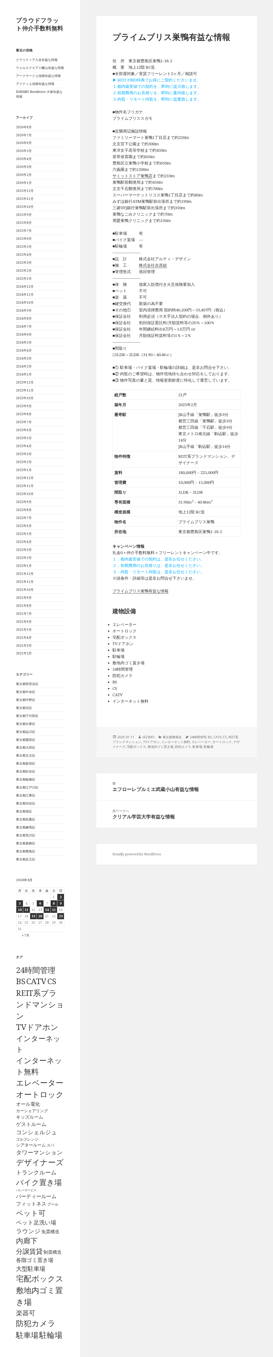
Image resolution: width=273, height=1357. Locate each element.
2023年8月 (24, 414)
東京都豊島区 (25, 851)
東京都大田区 (25, 747)
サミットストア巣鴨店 (132, 175)
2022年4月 (24, 541)
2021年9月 (24, 597)
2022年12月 (25, 478)
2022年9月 (24, 502)
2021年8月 (24, 605)
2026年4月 (24, 158)
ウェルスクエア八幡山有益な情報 (40, 67)
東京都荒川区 (25, 835)
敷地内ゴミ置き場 (160, 746)
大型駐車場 (30, 1268)
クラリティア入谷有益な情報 (37, 59)
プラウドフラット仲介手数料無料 (39, 24)
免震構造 (50, 1231)
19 (33, 916)
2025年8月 (24, 222)
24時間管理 (35, 970)
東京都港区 (24, 811)
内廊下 (27, 1240)
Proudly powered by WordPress (137, 854)
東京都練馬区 (25, 827)
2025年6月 (24, 238)
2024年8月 (24, 318)
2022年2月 (24, 557)
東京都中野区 (25, 700)
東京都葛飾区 (25, 843)
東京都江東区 (25, 795)
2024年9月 (24, 310)
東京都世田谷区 (27, 684)
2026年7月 (24, 135)
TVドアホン (37, 1027)
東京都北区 (24, 708)
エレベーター (39, 1082)
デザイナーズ (40, 1162)
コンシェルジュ (36, 1132)
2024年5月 (24, 342)
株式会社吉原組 (153, 265)
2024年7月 (24, 326)
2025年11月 (25, 198)
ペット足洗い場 (36, 1222)
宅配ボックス (39, 1278)
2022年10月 (25, 494)
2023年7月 (24, 422)
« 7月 (25, 935)
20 (40, 916)
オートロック (40, 1094)
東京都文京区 (25, 755)
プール (52, 1204)
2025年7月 (24, 230)
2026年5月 (24, 151)
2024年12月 (25, 286)
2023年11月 (25, 390)
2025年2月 (24, 270)
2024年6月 (24, 334)
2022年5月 (24, 533)
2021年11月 (25, 581)
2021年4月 (24, 637)
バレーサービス (26, 1190)
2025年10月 (25, 206)
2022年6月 (24, 525)
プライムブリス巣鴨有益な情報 (140, 590)
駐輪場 (50, 1335)
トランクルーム (36, 1172)
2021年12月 (25, 573)
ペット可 (31, 1213)
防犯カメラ (35, 1323)
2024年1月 (24, 374)
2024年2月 (24, 366)
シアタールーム (31, 1145)
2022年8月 (24, 510)
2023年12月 (25, 382)
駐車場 (27, 1335)
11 (26, 910)
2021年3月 (24, 645)
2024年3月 (24, 358)
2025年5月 (24, 246)
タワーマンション (39, 1152)
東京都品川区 (25, 731)
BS (20, 981)
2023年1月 (24, 470)
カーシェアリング (32, 1110)
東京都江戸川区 (27, 787)
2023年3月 (24, 454)
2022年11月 (25, 486)
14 (47, 910)
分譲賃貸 (29, 1251)
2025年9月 (24, 214)
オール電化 (28, 1104)
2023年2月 (24, 462)
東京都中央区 (25, 692)
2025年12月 (25, 190)
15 (54, 910)
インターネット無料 (175, 742)
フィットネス (31, 1203)
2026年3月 (24, 166)
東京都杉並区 (25, 771)
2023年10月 (25, 398)
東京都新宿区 (25, 763)
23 (61, 916)
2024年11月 (25, 294)
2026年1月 (24, 182)
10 (20, 910)
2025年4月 (24, 254)
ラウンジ (28, 1231)
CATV (36, 981)
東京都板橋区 (25, 779)
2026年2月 (24, 174)
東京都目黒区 (25, 819)
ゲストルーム (31, 1124)
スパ (50, 1145)
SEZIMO (148, 737)
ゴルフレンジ (27, 1139)
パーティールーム (36, 1196)
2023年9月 (24, 406)
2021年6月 (24, 621)
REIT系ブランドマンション (40, 1004)
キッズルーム (29, 1117)
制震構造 (52, 1252)
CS (51, 981)
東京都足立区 (25, 859)
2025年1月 (24, 278)
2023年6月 (24, 430)
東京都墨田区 (25, 739)
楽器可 (25, 1312)
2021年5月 (24, 629)
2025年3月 (24, 262)
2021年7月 (24, 613)
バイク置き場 (39, 1182)
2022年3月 (24, 549)
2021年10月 (25, 589)
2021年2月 (24, 653)
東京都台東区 (25, 723)
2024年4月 (24, 350)
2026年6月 (24, 143)
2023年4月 (24, 446)
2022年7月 (24, 517)
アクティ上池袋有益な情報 (35, 83)
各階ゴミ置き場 (34, 1260)
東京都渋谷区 (25, 803)
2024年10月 (25, 302)
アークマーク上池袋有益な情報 (38, 75)
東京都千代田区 (27, 715)
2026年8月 (24, 127)
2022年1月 (24, 565)
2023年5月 (24, 438)
